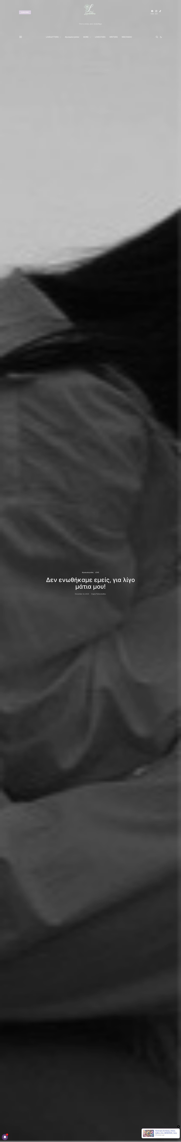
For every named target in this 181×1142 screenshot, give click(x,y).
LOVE (97, 572)
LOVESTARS (100, 37)
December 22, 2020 (82, 594)
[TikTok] (160, 12)
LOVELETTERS (52, 37)
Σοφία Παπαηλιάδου (98, 594)
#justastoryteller (72, 37)
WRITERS (113, 37)
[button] (161, 37)
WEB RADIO (127, 37)
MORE (86, 37)
